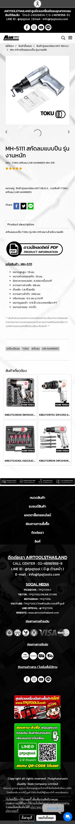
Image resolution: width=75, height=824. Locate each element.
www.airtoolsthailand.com (43, 613)
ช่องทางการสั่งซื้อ (37, 523)
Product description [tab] (20, 224)
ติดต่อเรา (37, 532)
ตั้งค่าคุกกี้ (27, 817)
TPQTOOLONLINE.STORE (43, 594)
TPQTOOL (45, 599)
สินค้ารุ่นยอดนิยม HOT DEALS (32, 188)
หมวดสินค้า (37, 497)
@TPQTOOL (46, 608)
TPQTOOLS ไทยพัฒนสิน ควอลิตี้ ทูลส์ (44, 604)
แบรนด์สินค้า (37, 506)
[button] (62, 38)
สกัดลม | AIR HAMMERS (18, 192)
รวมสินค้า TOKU (59, 188)
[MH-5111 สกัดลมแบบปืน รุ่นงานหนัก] (37, 90)
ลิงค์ (37, 541)
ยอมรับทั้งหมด (46, 817)
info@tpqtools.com (55, 19)
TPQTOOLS (44, 590)
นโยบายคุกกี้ (12, 811)
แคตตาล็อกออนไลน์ (37, 515)
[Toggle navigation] (70, 38)
